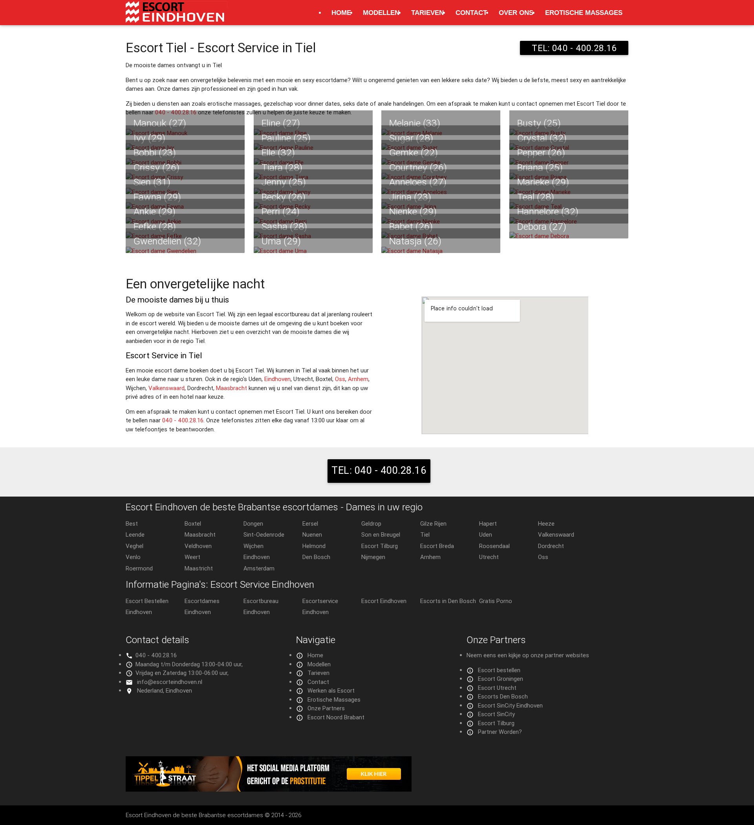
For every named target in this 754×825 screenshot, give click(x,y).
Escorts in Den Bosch (448, 601)
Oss (340, 379)
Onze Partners (326, 708)
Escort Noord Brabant (335, 717)
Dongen (253, 523)
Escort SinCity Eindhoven (510, 705)
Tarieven (427, 12)
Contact (471, 12)
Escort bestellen (499, 670)
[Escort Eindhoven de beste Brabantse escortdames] (176, 16)
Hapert (488, 523)
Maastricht (199, 568)
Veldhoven (198, 546)
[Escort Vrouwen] (377, 774)
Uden (485, 534)
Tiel (425, 534)
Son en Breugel (380, 534)
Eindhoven (277, 379)
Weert (192, 557)
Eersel (310, 523)
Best (132, 523)
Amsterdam (259, 568)
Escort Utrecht (497, 687)
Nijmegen (373, 557)
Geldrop (371, 523)
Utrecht (489, 557)
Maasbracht (231, 388)
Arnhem (358, 379)
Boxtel (193, 523)
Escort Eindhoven (383, 601)
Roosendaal (494, 546)
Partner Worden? (500, 731)
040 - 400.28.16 (182, 420)
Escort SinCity (496, 714)
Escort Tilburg (379, 546)
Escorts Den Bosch (503, 696)
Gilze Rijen (433, 523)
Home (341, 12)
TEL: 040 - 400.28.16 (574, 47)
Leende (135, 534)
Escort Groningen (500, 678)
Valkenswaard (166, 388)
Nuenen (312, 534)
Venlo (133, 557)
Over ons (516, 12)
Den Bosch (316, 557)
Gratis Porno (495, 601)
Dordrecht (551, 546)
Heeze (546, 523)
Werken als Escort (331, 690)
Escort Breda (437, 546)
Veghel (134, 546)
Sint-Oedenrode (263, 534)
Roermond (139, 568)
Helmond (314, 546)
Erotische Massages (583, 12)
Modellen (381, 12)
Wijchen (253, 546)
